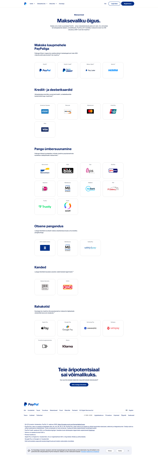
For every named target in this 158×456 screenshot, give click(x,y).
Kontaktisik (31, 410)
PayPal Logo (32, 404)
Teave (25, 415)
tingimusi (92, 430)
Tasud (38, 410)
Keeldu (120, 451)
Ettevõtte (52, 3)
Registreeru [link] (127, 3)
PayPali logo (25, 3)
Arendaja (61, 3)
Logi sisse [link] (114, 3)
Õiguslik (123, 415)
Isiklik (31, 3)
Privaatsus (108, 415)
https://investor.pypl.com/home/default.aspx (71, 424)
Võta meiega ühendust (79, 384)
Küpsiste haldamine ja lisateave (90, 451)
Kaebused (131, 415)
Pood (61, 410)
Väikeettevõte (41, 3)
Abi (105, 3)
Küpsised (116, 415)
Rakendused (53, 410)
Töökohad (39, 415)
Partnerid (75, 410)
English (131, 410)
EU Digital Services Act (86, 410)
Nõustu (110, 451)
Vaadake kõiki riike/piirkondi (126, 410)
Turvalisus (45, 410)
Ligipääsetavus (98, 415)
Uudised (31, 415)
